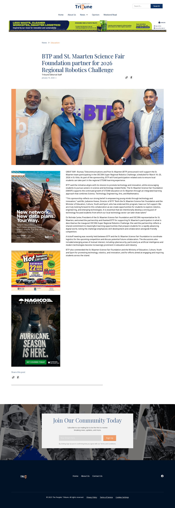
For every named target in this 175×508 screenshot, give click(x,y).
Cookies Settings (122, 497)
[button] (84, 14)
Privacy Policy (92, 497)
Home (75, 476)
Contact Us (97, 476)
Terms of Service (106, 497)
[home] (84, 5)
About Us (85, 476)
